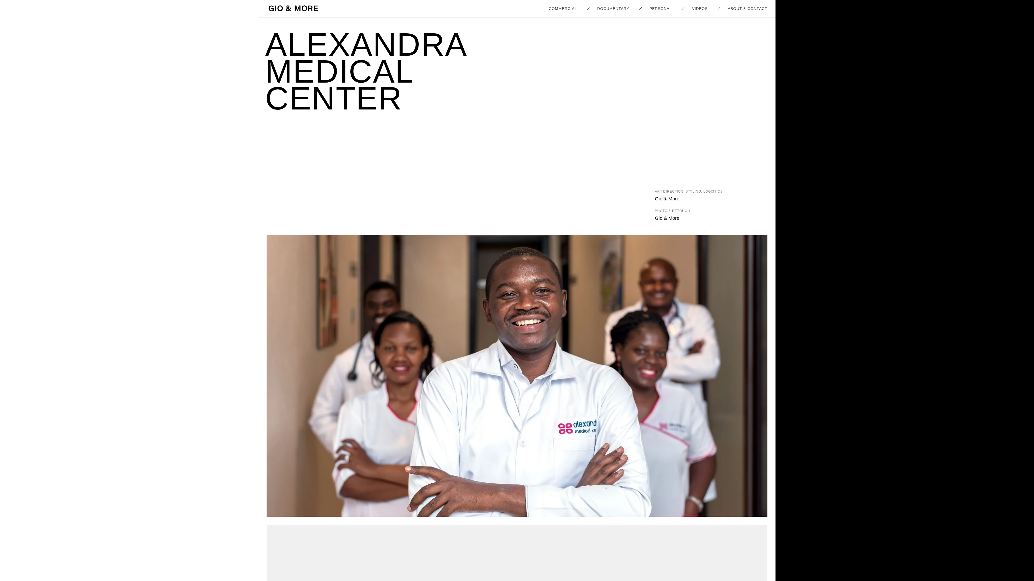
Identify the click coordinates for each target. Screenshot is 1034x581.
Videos (700, 8)
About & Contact (747, 8)
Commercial (563, 8)
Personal (660, 8)
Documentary (613, 8)
